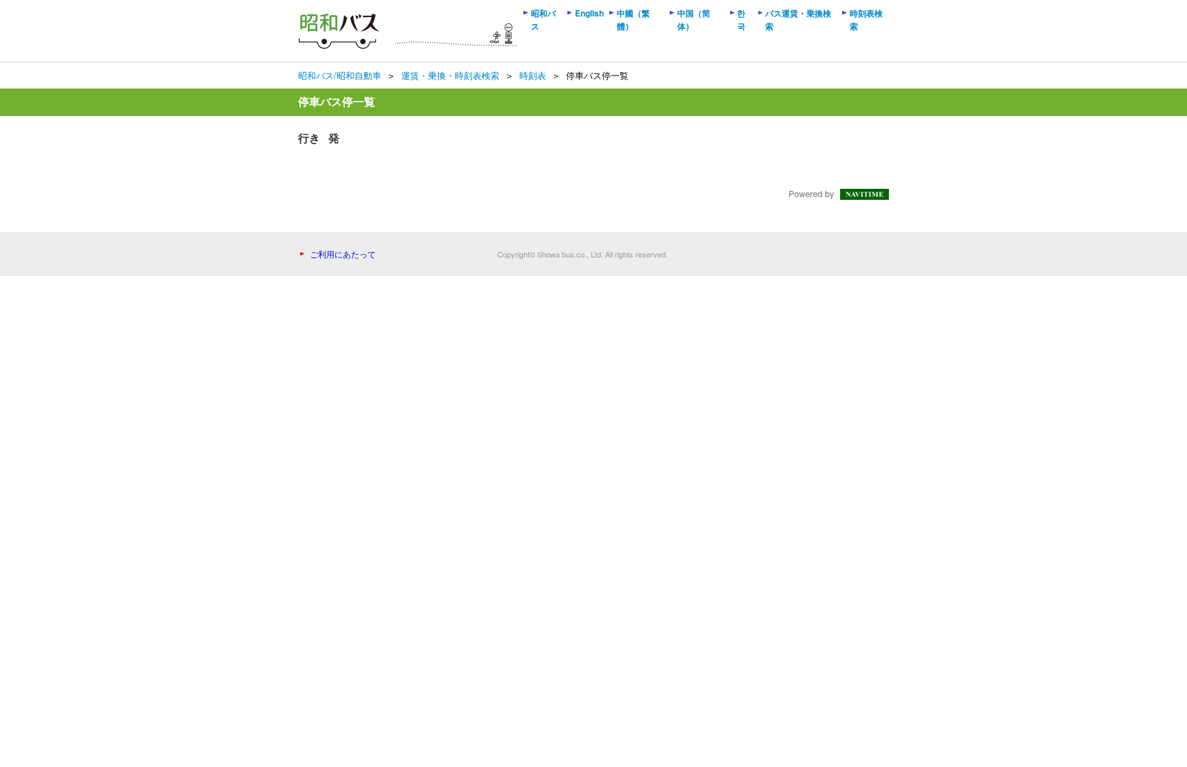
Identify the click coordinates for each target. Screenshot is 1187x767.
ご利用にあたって (343, 254)
